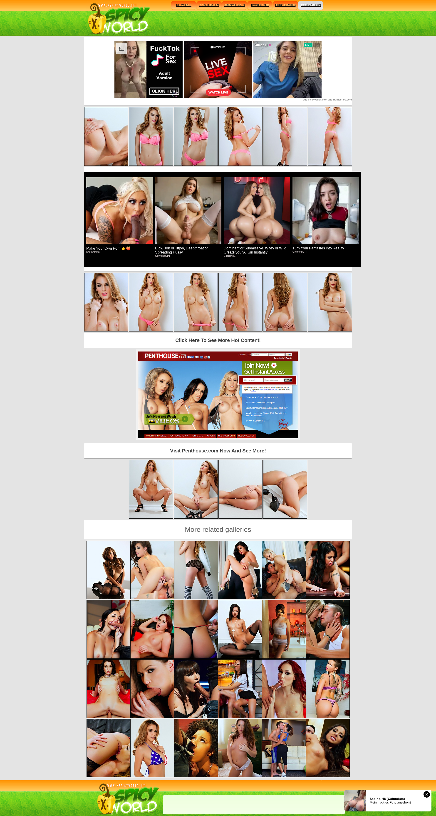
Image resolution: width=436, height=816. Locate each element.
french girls (234, 5)
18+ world (183, 5)
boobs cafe (260, 5)
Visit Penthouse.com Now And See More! (218, 451)
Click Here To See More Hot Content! (218, 340)
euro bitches (285, 5)
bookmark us (311, 5)
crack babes (209, 5)
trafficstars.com (342, 99)
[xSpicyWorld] (118, 18)
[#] (127, 798)
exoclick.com (319, 99)
